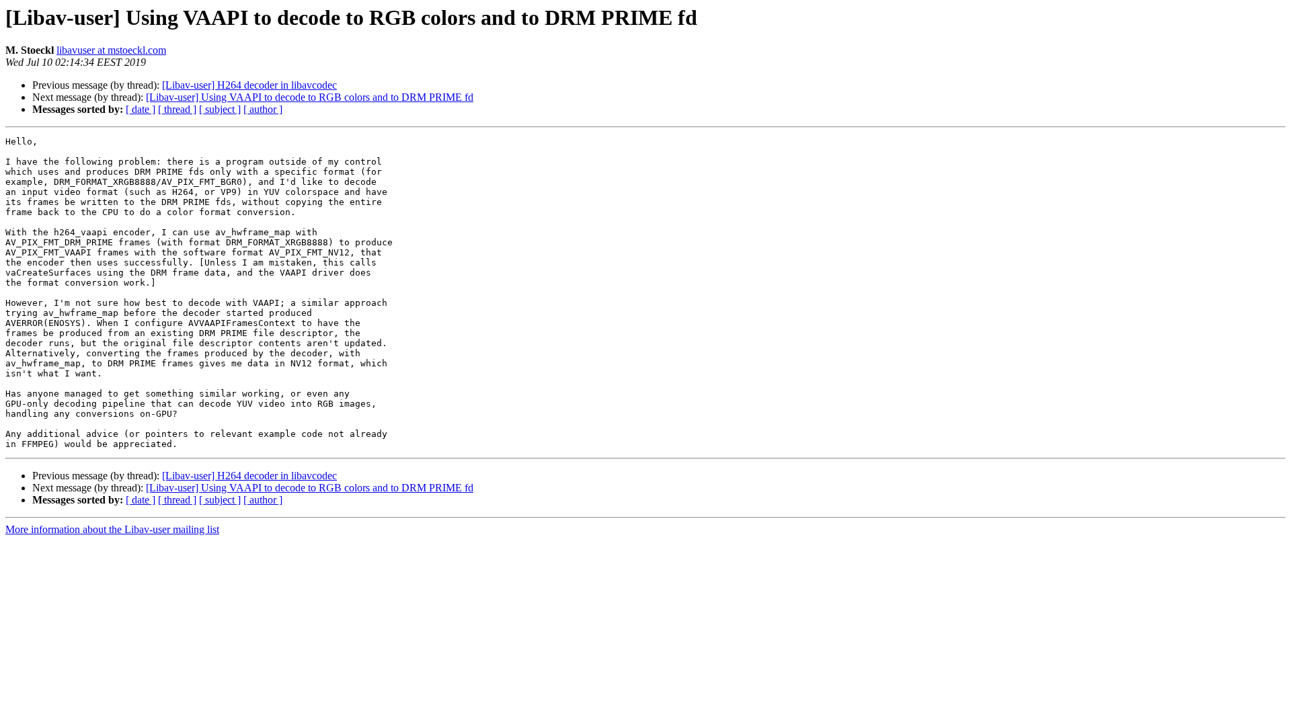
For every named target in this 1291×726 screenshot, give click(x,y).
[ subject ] (220, 109)
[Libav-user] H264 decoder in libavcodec (249, 85)
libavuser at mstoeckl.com (111, 50)
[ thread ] (177, 109)
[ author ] (262, 109)
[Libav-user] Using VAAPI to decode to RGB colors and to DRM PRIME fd (309, 97)
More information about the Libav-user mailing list (112, 529)
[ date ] (140, 109)
